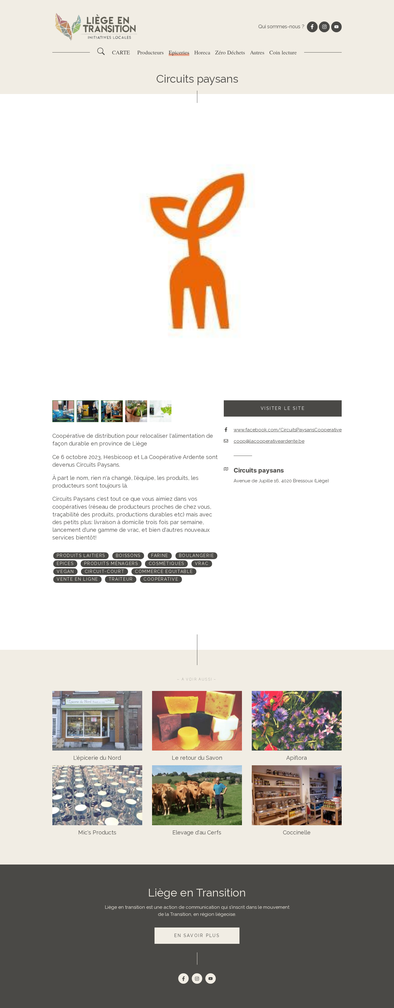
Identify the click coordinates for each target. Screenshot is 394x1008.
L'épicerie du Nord (97, 758)
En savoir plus (197, 935)
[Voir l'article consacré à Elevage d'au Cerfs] (197, 795)
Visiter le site (283, 408)
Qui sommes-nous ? (281, 26)
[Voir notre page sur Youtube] (336, 27)
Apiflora (296, 758)
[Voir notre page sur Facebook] (312, 27)
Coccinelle (297, 832)
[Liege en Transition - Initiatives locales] (96, 26)
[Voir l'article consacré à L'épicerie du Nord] (97, 721)
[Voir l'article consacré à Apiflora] (297, 721)
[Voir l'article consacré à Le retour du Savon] (197, 721)
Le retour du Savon (197, 758)
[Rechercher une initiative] (101, 53)
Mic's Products (97, 832)
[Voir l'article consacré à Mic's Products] (97, 795)
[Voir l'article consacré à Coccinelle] (297, 795)
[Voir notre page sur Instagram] (324, 27)
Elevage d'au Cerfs (196, 832)
